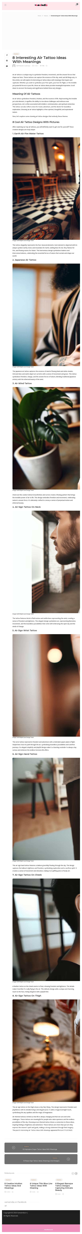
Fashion (46, 15)
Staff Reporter (20, 65)
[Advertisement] (41, 35)
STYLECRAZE (67, 1130)
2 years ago (27, 65)
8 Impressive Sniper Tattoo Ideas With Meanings (40, 1149)
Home (39, 15)
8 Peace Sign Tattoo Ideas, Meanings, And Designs (41, 1161)
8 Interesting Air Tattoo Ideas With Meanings (34, 1130)
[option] (15, 1184)
